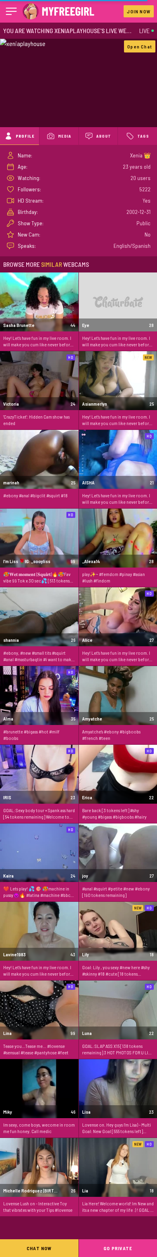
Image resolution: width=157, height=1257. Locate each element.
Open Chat (139, 46)
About (103, 136)
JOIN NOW (139, 11)
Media (64, 136)
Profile (25, 136)
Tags (143, 136)
